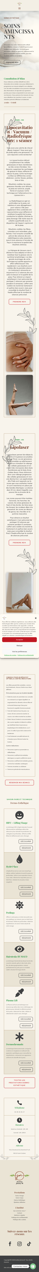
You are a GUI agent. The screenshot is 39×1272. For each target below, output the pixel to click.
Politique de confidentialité (26, 655)
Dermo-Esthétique (19, 1200)
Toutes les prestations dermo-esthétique (19, 1082)
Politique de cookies (10, 655)
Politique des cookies (19, 1219)
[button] (36, 618)
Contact (19, 1213)
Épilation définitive (19, 1202)
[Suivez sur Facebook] (10, 1244)
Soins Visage (19, 1195)
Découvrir (26, 841)
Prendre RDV (12, 62)
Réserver (26, 848)
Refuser (20, 646)
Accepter (19, 640)
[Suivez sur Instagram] (19, 1244)
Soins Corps (19, 1198)
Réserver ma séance (19, 782)
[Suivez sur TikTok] (29, 1244)
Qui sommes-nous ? (19, 1211)
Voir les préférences (19, 652)
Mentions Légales (19, 1215)
